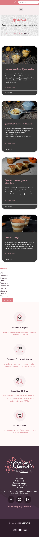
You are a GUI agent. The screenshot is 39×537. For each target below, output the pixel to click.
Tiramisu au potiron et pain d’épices (19, 69)
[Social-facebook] (11, 499)
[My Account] (16, 2)
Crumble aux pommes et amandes (18, 123)
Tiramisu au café (12, 237)
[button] (21, 9)
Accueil (9, 33)
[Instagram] (28, 499)
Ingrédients (18, 33)
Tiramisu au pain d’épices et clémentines (16, 182)
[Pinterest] (19, 499)
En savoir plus (10, 87)
